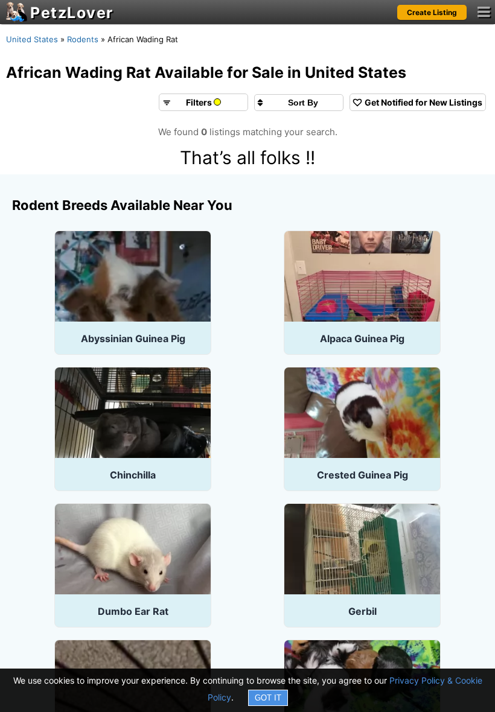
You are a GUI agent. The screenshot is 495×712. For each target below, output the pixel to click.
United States (32, 39)
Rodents (82, 39)
